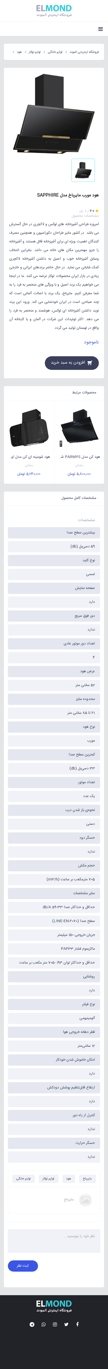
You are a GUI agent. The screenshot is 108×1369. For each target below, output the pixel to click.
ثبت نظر (23, 1266)
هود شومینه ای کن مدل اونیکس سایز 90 (27, 457)
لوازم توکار (48, 1178)
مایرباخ (87, 1178)
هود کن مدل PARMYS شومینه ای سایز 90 (77, 457)
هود (68, 1178)
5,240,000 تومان (28, 474)
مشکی (79, 465)
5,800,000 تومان (79, 474)
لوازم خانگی (23, 1178)
